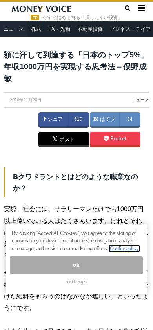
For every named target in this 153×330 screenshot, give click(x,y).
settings (76, 282)
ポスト (66, 140)
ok (76, 265)
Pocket (117, 139)
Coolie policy (124, 248)
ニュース (14, 29)
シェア (54, 119)
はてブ (106, 119)
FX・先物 (59, 29)
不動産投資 (90, 29)
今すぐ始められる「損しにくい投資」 (82, 17)
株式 (36, 29)
